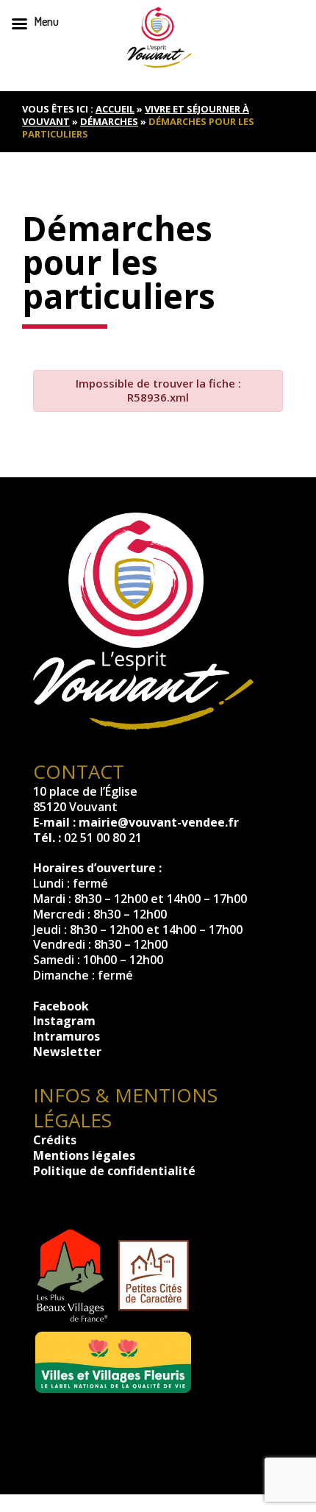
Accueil (115, 108)
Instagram (64, 1021)
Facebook (61, 1006)
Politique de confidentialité (114, 1171)
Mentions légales (84, 1155)
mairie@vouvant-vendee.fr (159, 822)
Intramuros (66, 1036)
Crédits (54, 1140)
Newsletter (67, 1052)
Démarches (109, 121)
